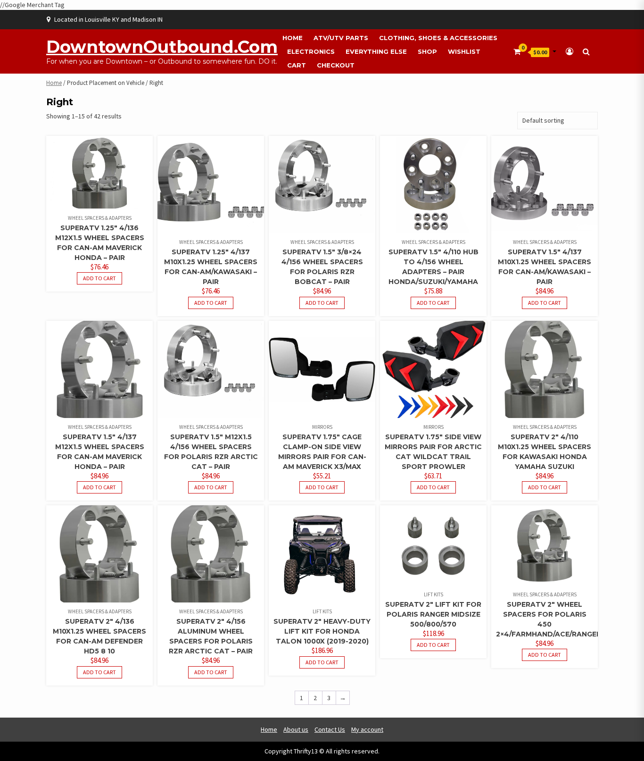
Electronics (311, 51)
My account (367, 729)
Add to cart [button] (99, 278)
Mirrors (322, 427)
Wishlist (464, 51)
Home (292, 38)
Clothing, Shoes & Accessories (438, 38)
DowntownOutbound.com (162, 46)
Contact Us (329, 729)
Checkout (336, 65)
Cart (296, 65)
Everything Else (376, 51)
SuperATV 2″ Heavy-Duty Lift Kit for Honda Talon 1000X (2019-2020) (322, 631)
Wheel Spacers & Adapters (100, 218)
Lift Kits (322, 611)
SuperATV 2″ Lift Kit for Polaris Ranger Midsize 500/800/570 (433, 614)
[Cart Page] (516, 51)
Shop (427, 51)
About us (295, 729)
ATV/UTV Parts (341, 38)
